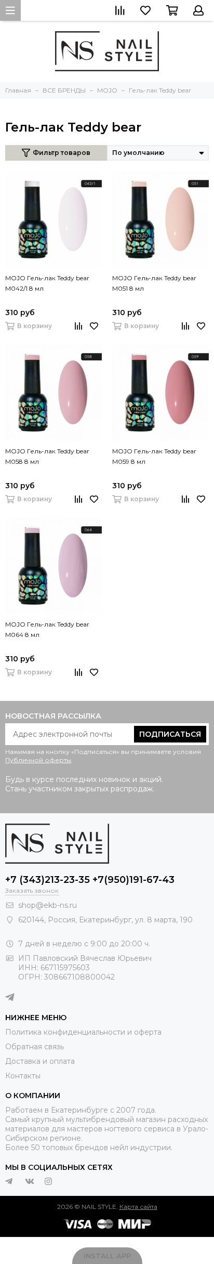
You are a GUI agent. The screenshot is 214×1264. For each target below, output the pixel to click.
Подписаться (170, 734)
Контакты (23, 1075)
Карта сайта (138, 1206)
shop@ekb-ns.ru (47, 905)
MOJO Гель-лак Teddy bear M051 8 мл (154, 283)
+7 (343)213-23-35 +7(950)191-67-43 (90, 879)
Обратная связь (34, 1046)
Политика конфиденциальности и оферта (83, 1032)
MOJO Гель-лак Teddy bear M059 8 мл (154, 456)
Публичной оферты (38, 760)
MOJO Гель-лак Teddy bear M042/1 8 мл (47, 283)
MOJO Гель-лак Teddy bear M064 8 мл (47, 629)
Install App (107, 1256)
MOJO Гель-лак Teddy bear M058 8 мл (47, 456)
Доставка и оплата (40, 1061)
